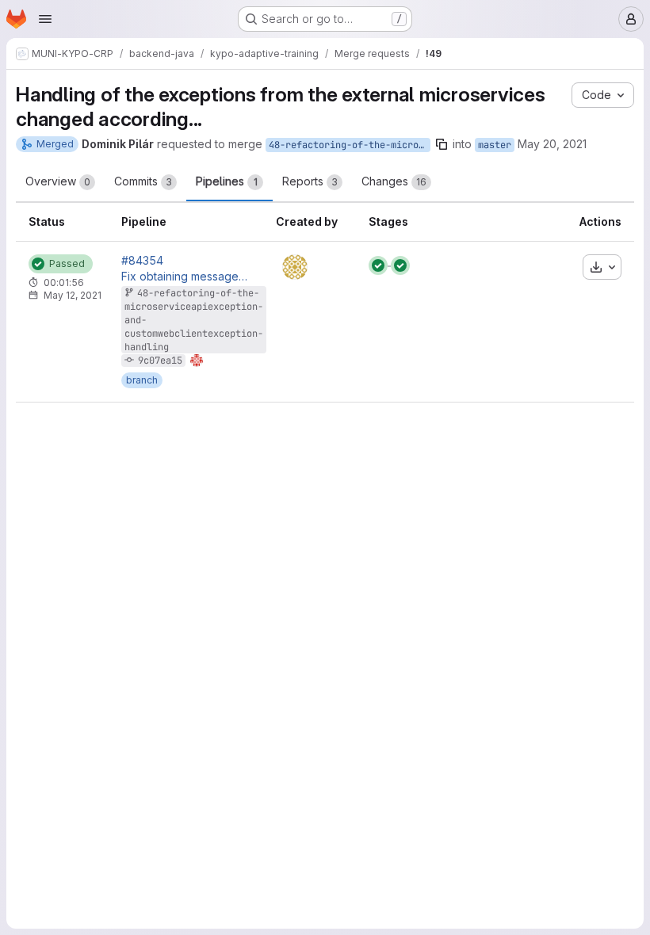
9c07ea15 (160, 360)
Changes (393, 181)
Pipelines (227, 181)
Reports (310, 181)
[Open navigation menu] (45, 19)
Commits (143, 181)
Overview (57, 181)
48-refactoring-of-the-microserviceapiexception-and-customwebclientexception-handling (349, 145)
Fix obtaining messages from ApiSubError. (185, 276)
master (494, 145)
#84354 (142, 260)
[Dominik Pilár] (295, 267)
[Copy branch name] (441, 144)
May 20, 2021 (552, 144)
